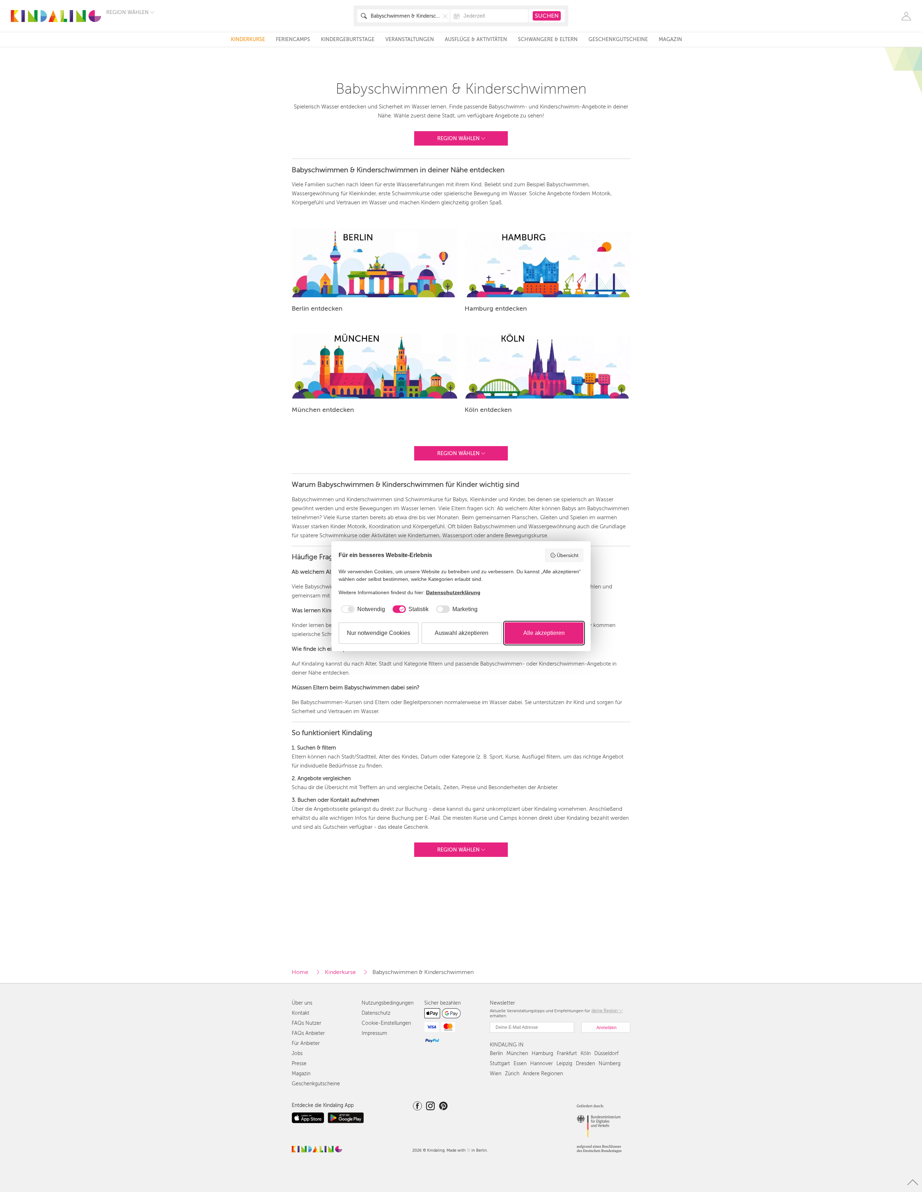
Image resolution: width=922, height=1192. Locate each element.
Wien (495, 1073)
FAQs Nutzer (306, 1023)
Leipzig (564, 1063)
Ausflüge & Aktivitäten (476, 39)
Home (300, 972)
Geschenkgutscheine (618, 39)
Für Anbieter (306, 1043)
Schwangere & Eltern (548, 39)
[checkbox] (362, 609)
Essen (520, 1063)
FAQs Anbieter (308, 1033)
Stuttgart (500, 1063)
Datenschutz (376, 1013)
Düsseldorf (606, 1053)
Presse (299, 1063)
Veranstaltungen (409, 39)
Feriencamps (293, 39)
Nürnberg (610, 1063)
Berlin (496, 1053)
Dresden (585, 1063)
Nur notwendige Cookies (378, 633)
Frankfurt (567, 1053)
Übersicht (567, 555)
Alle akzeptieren (544, 633)
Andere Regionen (543, 1073)
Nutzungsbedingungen (387, 1003)
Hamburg (542, 1053)
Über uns (302, 1003)
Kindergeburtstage (348, 39)
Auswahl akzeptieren (461, 633)
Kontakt (300, 1013)
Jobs (297, 1053)
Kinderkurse (248, 39)
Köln (586, 1053)
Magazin (670, 39)
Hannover (541, 1063)
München (517, 1053)
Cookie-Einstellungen (386, 1023)
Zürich (512, 1073)
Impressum (374, 1033)
